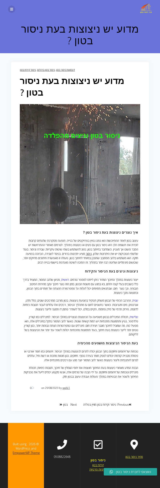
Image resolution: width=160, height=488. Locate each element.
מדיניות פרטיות (98, 469)
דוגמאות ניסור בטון (65, 70)
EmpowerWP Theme (26, 453)
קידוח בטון (98, 465)
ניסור (89, 254)
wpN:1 (66, 388)
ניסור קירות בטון (28, 70)
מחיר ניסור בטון (134, 457)
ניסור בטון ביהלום (46, 70)
